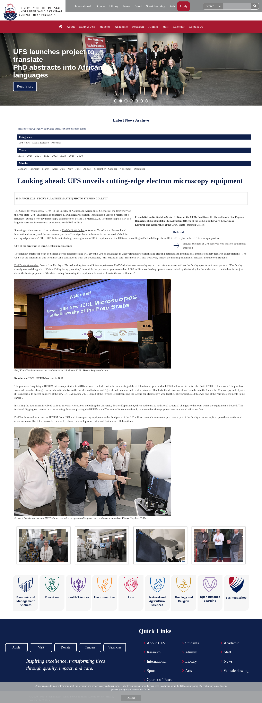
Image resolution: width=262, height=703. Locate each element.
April (55, 168)
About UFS (156, 643)
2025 (72, 155)
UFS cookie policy (189, 686)
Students (104, 26)
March (45, 168)
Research (138, 26)
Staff (165, 26)
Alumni (153, 26)
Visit (41, 647)
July (62, 168)
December (139, 168)
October (112, 168)
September (100, 168)
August (87, 168)
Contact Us (196, 26)
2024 (63, 155)
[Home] (61, 27)
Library (114, 6)
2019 (21, 155)
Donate (100, 6)
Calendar (178, 26)
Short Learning (155, 6)
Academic (121, 26)
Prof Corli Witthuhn (73, 230)
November (125, 168)
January (22, 168)
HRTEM (50, 238)
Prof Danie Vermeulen (26, 265)
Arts (172, 6)
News (126, 6)
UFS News (24, 142)
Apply (183, 6)
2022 (46, 155)
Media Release (40, 142)
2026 (80, 155)
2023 (55, 155)
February (35, 168)
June (78, 168)
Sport (138, 6)
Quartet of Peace (159, 679)
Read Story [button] (25, 86)
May (70, 168)
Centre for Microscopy (31, 210)
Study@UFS (87, 26)
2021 (38, 155)
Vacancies (114, 647)
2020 (30, 155)
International (83, 6)
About (71, 26)
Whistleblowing (236, 670)
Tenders (90, 647)
